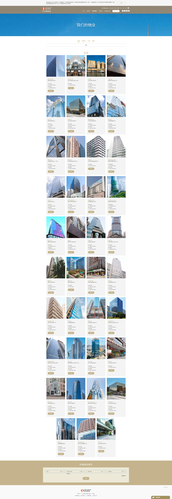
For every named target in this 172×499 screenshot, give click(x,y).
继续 (121, 2)
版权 (94, 493)
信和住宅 (83, 495)
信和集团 (77, 495)
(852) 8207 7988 (113, 8)
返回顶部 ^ (165, 487)
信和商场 (89, 495)
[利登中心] (76, 308)
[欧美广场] (116, 227)
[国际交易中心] (96, 106)
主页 (83, 11)
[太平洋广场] (96, 267)
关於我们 (88, 11)
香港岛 (84, 41)
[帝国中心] (76, 106)
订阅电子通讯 (116, 11)
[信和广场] (76, 348)
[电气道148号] (55, 66)
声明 (78, 493)
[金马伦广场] (76, 66)
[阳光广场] (55, 388)
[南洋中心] (116, 348)
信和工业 (95, 495)
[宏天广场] (96, 348)
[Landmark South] (116, 187)
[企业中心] (55, 106)
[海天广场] (55, 227)
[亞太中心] (55, 187)
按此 (60, 3)
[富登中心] (116, 106)
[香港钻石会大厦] (116, 146)
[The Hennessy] (96, 388)
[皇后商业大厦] (55, 308)
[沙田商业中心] (116, 308)
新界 (93, 41)
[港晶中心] (96, 146)
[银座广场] (76, 146)
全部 (78, 41)
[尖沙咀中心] (116, 388)
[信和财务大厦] (55, 348)
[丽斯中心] (96, 308)
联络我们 (101, 11)
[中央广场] (76, 388)
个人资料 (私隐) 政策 (86, 493)
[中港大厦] (116, 66)
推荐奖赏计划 (107, 11)
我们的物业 (94, 11)
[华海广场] (96, 227)
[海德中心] (55, 267)
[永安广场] (106, 429)
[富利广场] (55, 146)
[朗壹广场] (76, 267)
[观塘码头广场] (96, 187)
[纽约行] (76, 227)
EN (120, 8)
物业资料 (50, 90)
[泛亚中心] (116, 267)
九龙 (89, 41)
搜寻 (86, 478)
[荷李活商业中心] (76, 187)
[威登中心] (65, 429)
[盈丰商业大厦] (86, 429)
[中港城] (96, 66)
